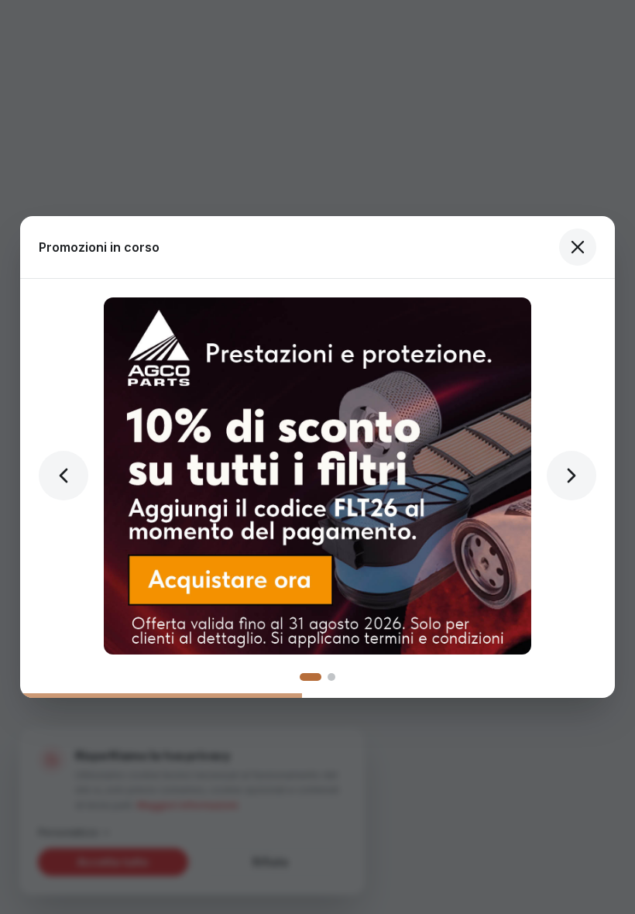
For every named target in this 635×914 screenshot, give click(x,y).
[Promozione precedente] (63, 475)
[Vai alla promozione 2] (331, 677)
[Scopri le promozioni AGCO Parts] (317, 475)
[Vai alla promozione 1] (310, 677)
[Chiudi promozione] (577, 247)
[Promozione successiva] (571, 475)
